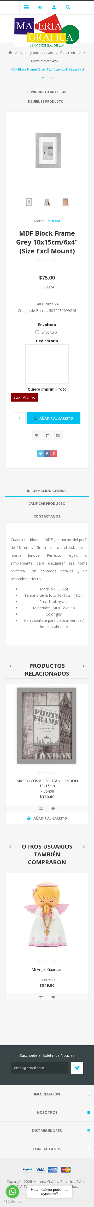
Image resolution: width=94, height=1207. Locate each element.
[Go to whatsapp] (12, 1191)
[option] (47, 758)
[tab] (47, 490)
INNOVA (53, 220)
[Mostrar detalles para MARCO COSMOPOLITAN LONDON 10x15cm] (47, 725)
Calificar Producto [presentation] (47, 503)
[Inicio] (10, 52)
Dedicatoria (47, 340)
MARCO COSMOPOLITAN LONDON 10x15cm (47, 783)
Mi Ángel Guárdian (47, 969)
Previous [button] (10, 666)
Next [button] (84, 666)
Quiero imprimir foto (47, 389)
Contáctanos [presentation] (47, 516)
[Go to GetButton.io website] (12, 1201)
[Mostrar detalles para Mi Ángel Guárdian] (47, 914)
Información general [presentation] (47, 490)
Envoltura (47, 324)
